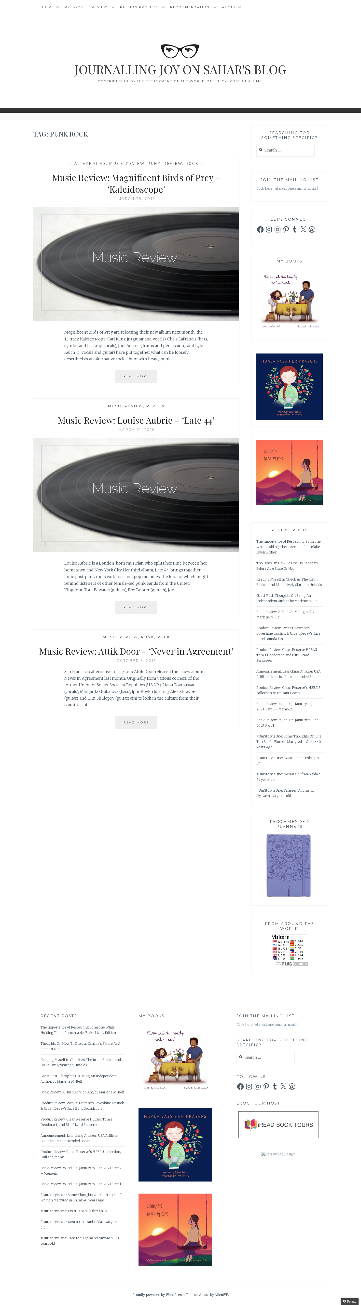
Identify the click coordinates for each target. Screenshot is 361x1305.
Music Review (126, 163)
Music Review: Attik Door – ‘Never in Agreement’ (136, 651)
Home (48, 7)
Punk (154, 163)
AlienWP (221, 1295)
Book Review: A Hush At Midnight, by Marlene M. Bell (82, 1092)
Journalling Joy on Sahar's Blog (180, 69)
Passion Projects (140, 7)
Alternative (90, 163)
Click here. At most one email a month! (287, 188)
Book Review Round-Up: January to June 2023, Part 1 (81, 1184)
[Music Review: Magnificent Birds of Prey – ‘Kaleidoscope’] (136, 319)
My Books (75, 7)
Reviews (101, 7)
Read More (140, 378)
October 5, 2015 (136, 661)
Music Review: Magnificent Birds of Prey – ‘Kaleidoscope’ (136, 183)
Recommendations (191, 7)
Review (173, 163)
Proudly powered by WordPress (157, 1295)
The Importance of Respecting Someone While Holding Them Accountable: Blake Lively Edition (288, 546)
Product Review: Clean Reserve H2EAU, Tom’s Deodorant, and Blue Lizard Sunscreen (287, 655)
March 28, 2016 (136, 199)
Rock (191, 163)
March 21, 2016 (136, 430)
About (229, 7)
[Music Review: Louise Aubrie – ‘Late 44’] (136, 550)
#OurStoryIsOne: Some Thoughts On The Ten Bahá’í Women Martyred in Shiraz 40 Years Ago (288, 741)
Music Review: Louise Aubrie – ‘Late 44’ (136, 420)
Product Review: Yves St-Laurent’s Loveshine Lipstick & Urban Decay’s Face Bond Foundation (288, 633)
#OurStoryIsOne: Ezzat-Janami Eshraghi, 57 (75, 1211)
